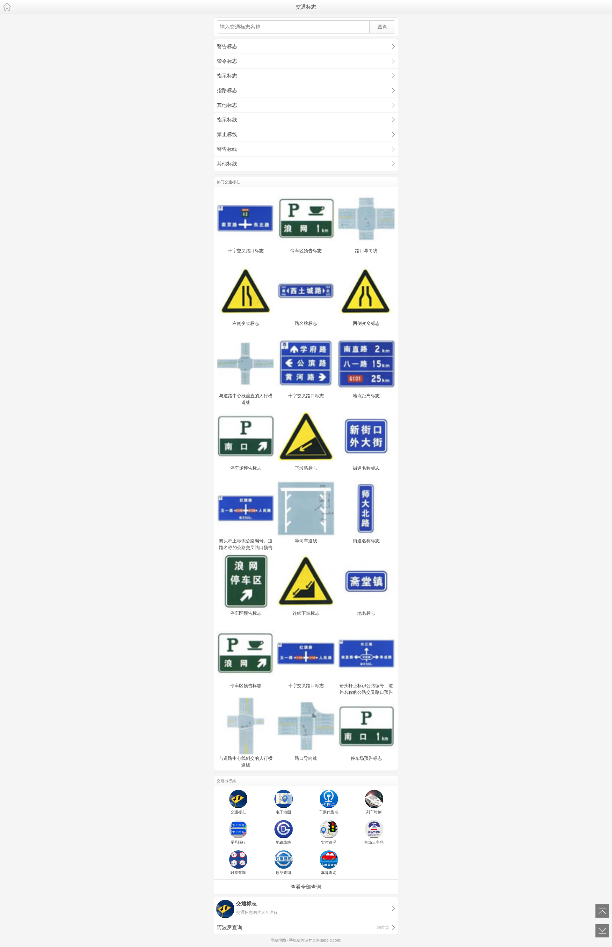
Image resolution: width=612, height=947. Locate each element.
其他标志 (227, 105)
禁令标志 (227, 61)
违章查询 (283, 872)
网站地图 (278, 940)
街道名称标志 (366, 468)
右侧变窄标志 (245, 323)
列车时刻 (374, 812)
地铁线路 (283, 842)
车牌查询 (328, 872)
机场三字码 (373, 842)
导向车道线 (306, 540)
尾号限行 (238, 842)
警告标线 (227, 149)
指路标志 (227, 90)
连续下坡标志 (306, 613)
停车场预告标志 (245, 468)
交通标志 (306, 7)
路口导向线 (366, 250)
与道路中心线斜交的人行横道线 (246, 761)
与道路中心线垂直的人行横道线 (246, 399)
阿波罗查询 (303, 927)
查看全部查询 (306, 887)
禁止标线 (227, 134)
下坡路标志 (306, 468)
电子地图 (283, 812)
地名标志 (366, 613)
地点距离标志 (366, 395)
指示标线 (227, 119)
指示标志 (227, 75)
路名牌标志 (306, 323)
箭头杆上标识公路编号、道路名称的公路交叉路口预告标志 (246, 544)
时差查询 (238, 872)
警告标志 (227, 46)
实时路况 (328, 842)
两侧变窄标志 (366, 323)
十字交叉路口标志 (246, 250)
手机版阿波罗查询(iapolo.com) (315, 940)
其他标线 (227, 163)
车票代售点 (328, 812)
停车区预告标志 (306, 250)
